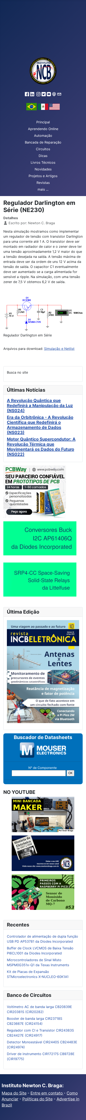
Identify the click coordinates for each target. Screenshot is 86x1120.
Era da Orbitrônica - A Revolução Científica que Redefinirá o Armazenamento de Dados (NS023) (40, 425)
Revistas (43, 183)
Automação (43, 135)
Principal (43, 122)
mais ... (43, 189)
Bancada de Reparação (43, 142)
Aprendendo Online (43, 129)
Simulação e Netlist (59, 349)
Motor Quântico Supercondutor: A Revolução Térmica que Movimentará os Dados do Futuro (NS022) (41, 447)
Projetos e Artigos (43, 176)
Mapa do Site (14, 1093)
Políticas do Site (37, 1099)
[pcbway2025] (34, 491)
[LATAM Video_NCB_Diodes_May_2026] (39, 538)
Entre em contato (47, 1093)
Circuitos (43, 149)
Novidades (43, 169)
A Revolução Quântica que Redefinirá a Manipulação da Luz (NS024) (40, 405)
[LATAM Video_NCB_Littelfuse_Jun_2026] (39, 579)
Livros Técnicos (43, 162)
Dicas (43, 156)
